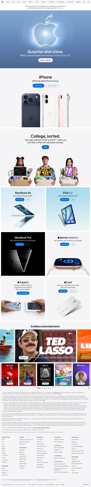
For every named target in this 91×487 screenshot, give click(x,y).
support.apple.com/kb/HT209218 (41, 427)
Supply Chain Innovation (78, 453)
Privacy (73, 448)
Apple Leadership (76, 461)
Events (73, 470)
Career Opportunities (77, 463)
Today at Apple (40, 444)
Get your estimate (23, 293)
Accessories (5, 460)
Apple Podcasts (23, 463)
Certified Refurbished (42, 453)
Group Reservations (42, 446)
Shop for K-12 (57, 450)
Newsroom (74, 459)
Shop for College (58, 452)
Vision (3, 451)
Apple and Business (59, 439)
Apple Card (4, 470)
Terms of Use (40, 484)
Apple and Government (59, 464)
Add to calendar (45, 60)
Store (3, 439)
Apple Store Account (24, 442)
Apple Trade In (40, 457)
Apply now (73, 291)
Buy (28, 199)
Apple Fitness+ (23, 459)
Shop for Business (58, 442)
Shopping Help (40, 467)
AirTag (3, 457)
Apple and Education (59, 447)
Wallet (3, 468)
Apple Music (22, 454)
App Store (21, 468)
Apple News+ (22, 461)
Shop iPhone (52, 86)
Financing (39, 460)
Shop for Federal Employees (61, 472)
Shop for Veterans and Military (61, 466)
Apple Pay (4, 472)
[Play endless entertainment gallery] (89, 388)
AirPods (4, 453)
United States (85, 484)
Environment (75, 444)
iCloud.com (22, 444)
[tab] (42, 388)
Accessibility (75, 439)
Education (74, 442)
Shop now (60, 8)
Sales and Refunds (49, 484)
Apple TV (21, 452)
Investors (74, 466)
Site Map (62, 484)
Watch (3, 448)
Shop (45, 147)
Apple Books (22, 466)
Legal (57, 484)
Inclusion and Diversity (77, 446)
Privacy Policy (31, 484)
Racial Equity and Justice (78, 451)
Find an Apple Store (16, 479)
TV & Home (5, 455)
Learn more (38, 86)
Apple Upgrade (40, 455)
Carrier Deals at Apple (42, 462)
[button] (84, 2)
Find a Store (40, 439)
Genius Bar (39, 442)
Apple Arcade (22, 456)
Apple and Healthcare (59, 458)
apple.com (56, 392)
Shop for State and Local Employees (60, 469)
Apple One (21, 450)
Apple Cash (5, 475)
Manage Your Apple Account (26, 439)
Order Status (40, 464)
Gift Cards (4, 462)
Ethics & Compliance (77, 468)
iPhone (3, 446)
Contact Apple (75, 472)
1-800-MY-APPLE (42, 479)
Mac (3, 442)
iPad (3, 444)
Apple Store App (41, 451)
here (44, 400)
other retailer (26, 479)
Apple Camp (40, 448)
